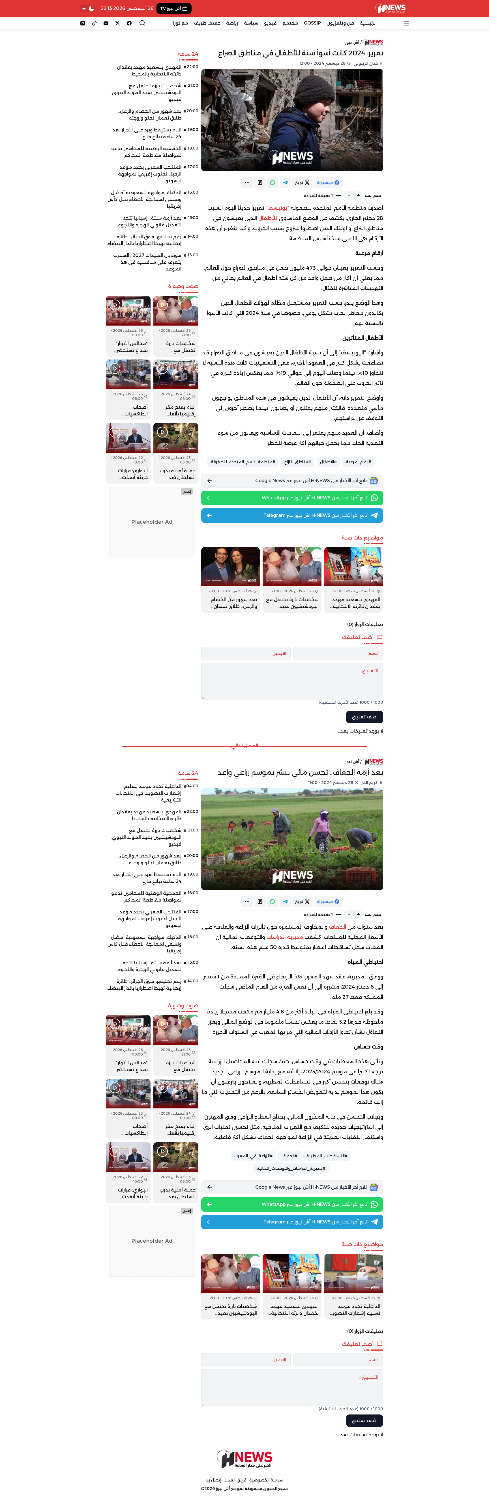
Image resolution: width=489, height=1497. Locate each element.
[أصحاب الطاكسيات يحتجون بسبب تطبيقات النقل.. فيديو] (128, 389)
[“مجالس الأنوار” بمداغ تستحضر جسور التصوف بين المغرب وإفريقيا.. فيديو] (128, 326)
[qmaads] (245, 1459)
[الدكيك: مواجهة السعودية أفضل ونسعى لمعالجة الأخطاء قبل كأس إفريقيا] (152, 201)
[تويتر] (117, 23)
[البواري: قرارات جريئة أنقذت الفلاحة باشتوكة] (128, 453)
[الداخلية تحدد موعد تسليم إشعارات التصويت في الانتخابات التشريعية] (353, 1287)
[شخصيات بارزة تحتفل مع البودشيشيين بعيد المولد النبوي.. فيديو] (292, 580)
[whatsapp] (272, 182)
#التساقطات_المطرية (327, 1155)
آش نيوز (352, 42)
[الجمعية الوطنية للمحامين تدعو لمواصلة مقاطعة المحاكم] (152, 154)
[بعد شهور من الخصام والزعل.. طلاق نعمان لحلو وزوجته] (230, 580)
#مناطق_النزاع (297, 461)
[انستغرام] (83, 23)
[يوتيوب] (106, 23)
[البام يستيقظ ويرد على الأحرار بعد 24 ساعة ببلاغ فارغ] (152, 135)
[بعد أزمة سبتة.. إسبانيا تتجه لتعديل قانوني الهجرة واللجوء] (152, 223)
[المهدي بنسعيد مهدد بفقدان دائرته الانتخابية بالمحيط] (353, 580)
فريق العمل (235, 1480)
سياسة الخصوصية (266, 1480)
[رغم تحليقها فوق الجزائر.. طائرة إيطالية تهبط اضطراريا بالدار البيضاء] (152, 242)
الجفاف (338, 927)
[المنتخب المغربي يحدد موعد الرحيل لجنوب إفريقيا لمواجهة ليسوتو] (152, 176)
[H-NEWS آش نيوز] (390, 8)
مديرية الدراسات (284, 937)
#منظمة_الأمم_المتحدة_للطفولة (243, 461)
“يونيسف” (277, 208)
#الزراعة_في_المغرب (253, 1155)
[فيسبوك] (129, 23)
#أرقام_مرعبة (358, 461)
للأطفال (268, 218)
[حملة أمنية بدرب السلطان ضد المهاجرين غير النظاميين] (175, 453)
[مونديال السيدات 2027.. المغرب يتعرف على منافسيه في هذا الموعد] (152, 264)
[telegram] (285, 182)
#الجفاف (289, 1155)
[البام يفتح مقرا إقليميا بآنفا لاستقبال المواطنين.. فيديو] (175, 389)
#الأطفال (328, 461)
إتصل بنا (213, 1480)
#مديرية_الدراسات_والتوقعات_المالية (291, 1168)
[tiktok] (94, 23)
